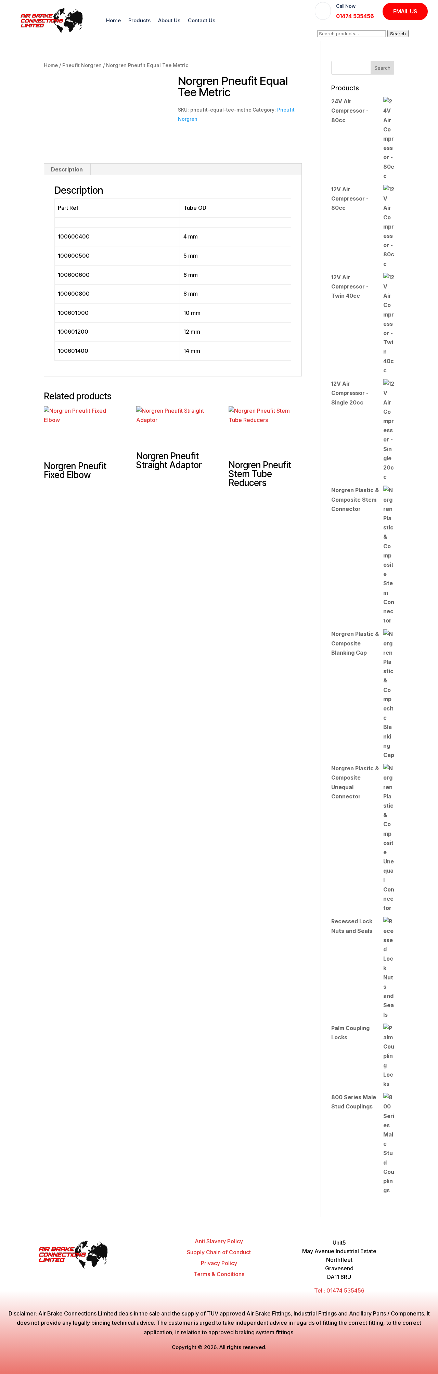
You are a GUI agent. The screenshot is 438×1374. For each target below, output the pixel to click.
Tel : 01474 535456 (339, 1290)
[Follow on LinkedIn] (143, 1275)
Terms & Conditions (219, 1274)
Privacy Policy (219, 1263)
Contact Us (201, 20)
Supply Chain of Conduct (219, 1252)
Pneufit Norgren (82, 65)
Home (113, 20)
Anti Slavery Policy (219, 1241)
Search (398, 33)
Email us (405, 11)
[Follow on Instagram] (130, 1275)
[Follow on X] (117, 1275)
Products (139, 20)
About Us (169, 20)
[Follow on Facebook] (104, 1275)
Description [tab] (67, 169)
